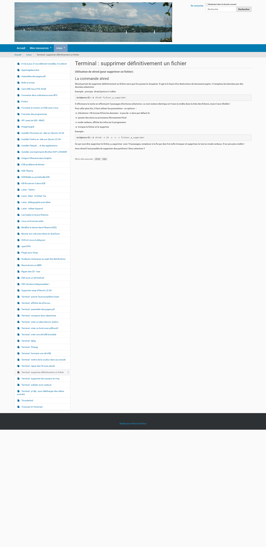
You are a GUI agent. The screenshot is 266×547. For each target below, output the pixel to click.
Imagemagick (27, 126)
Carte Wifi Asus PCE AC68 (33, 89)
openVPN (25, 246)
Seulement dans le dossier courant (222, 4)
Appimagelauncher (30, 70)
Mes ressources (39, 48)
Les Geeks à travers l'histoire (34, 215)
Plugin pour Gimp (29, 252)
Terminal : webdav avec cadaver (36, 385)
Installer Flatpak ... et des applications (39, 145)
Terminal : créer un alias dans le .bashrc (39, 322)
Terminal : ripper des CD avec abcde (38, 366)
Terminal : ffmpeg (29, 347)
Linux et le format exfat (32, 221)
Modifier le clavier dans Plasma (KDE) (39, 227)
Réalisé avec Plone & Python (133, 423)
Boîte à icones (28, 82)
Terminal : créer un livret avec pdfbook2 (39, 328)
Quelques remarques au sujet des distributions (43, 259)
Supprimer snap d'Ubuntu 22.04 (36, 290)
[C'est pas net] (93, 22)
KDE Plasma (27, 171)
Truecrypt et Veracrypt (32, 407)
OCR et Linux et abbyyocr (33, 240)
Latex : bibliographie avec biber (36, 202)
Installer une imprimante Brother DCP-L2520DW (44, 152)
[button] (52, 48)
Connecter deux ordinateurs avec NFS (39, 95)
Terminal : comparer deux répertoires (38, 315)
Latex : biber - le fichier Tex (33, 196)
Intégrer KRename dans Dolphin (36, 158)
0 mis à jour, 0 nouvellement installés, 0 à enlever (44, 64)
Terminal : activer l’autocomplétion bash (40, 296)
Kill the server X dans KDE (33, 183)
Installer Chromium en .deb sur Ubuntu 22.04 (42, 133)
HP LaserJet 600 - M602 (32, 120)
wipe (104, 159)
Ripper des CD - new (30, 271)
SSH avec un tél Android (32, 278)
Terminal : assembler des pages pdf (38, 309)
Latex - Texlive (28, 189)
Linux (59, 48)
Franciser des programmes (34, 114)
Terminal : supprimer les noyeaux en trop (40, 378)
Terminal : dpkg (28, 341)
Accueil (21, 48)
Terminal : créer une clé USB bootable (38, 334)
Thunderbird (27, 400)
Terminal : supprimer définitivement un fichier (42, 372)
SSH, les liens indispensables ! (35, 284)
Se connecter (197, 5)
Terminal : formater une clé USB (36, 353)
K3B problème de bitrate (32, 164)
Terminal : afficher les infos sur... (36, 303)
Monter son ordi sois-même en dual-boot (40, 233)
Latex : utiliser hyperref (32, 208)
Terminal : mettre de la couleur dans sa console (43, 359)
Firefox (24, 101)
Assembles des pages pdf (33, 76)
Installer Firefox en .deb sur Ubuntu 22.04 (41, 139)
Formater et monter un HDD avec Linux (39, 108)
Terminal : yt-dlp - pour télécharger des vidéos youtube (40, 392)
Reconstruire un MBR (31, 265)
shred (97, 159)
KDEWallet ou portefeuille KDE (35, 177)
